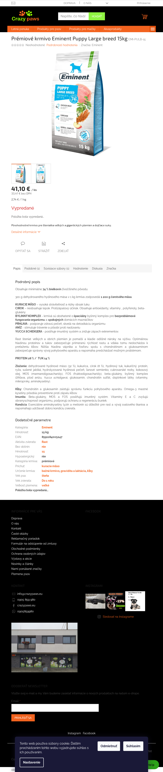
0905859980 (25, 611)
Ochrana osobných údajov (28, 553)
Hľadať (97, 16)
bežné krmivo (50, 470)
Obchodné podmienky (25, 548)
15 (43, 451)
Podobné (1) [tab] (32, 268)
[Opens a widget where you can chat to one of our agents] (148, 765)
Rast (45, 441)
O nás (87, 3)
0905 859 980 (26, 599)
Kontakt (16, 528)
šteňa (45, 475)
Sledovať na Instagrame (118, 616)
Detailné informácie (24, 232)
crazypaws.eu (26, 605)
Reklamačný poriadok (25, 538)
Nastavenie (31, 762)
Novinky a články (22, 563)
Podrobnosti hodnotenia (62, 45)
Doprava (70, 3)
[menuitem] (20, 29)
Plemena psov (20, 574)
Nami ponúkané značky (26, 568)
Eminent (47, 427)
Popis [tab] (16, 268)
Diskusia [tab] (97, 268)
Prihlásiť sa (23, 717)
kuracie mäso (50, 466)
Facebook (89, 733)
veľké (45, 485)
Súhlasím (133, 746)
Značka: (92, 45)
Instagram (74, 733)
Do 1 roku (48, 480)
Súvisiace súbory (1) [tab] (56, 268)
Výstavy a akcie (21, 558)
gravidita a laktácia (73, 470)
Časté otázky (19, 533)
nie (44, 446)
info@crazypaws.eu (29, 593)
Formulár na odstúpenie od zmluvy (34, 543)
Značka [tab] (111, 268)
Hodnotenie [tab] (80, 268)
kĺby (90, 470)
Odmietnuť (109, 746)
